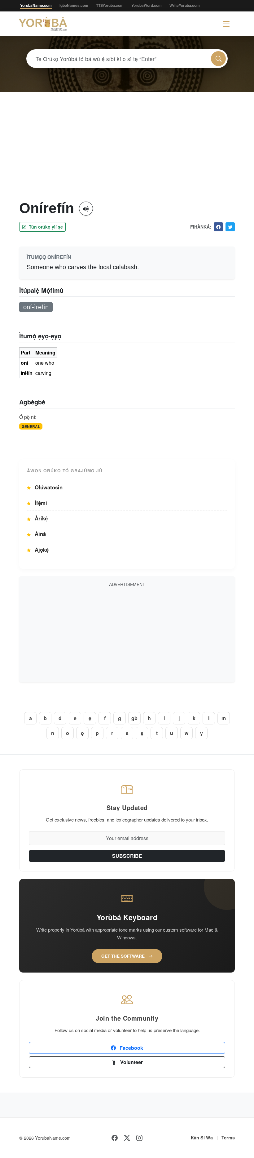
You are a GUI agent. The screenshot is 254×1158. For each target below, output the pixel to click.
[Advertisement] (127, 153)
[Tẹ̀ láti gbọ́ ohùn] (86, 209)
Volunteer (131, 1062)
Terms (228, 1137)
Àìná (39, 533)
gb (134, 718)
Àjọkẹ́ (41, 549)
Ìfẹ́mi (40, 502)
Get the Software (123, 956)
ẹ (90, 718)
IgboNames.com (73, 5)
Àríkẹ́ (40, 518)
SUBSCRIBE (127, 855)
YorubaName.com (36, 5)
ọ (82, 733)
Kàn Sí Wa (202, 1137)
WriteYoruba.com (184, 5)
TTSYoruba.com (110, 5)
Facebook (130, 1047)
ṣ (142, 733)
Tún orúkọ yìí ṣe (45, 227)
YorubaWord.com (146, 5)
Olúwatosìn (48, 487)
